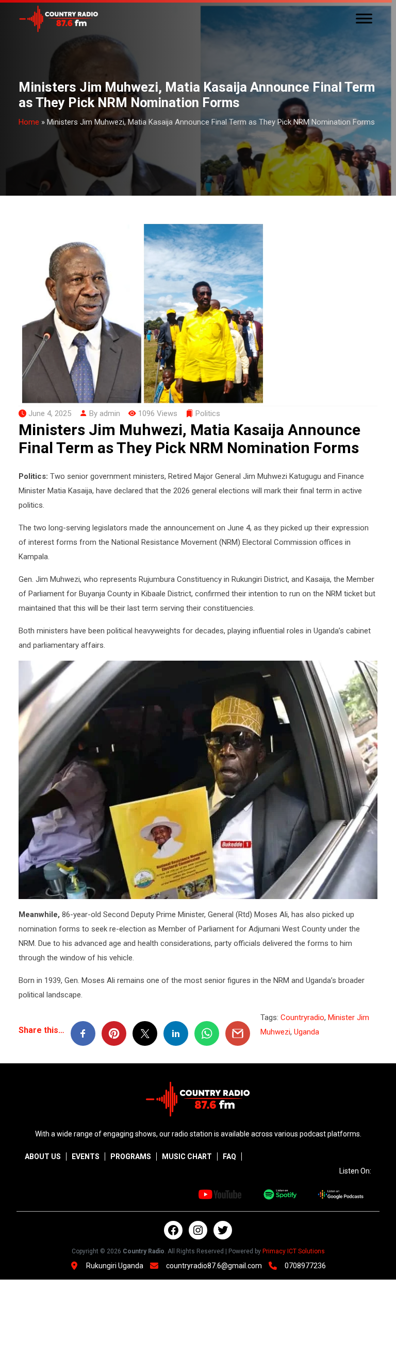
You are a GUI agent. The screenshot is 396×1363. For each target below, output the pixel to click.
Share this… (41, 1030)
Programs (130, 1156)
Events (86, 1156)
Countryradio (302, 1017)
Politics (207, 413)
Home (29, 122)
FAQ (229, 1156)
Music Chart (187, 1156)
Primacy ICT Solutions (293, 1251)
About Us (43, 1156)
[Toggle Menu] (364, 19)
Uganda (306, 1032)
